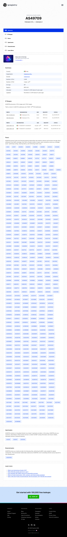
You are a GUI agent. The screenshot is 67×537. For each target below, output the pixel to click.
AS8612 (52, 162)
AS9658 (59, 169)
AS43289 (16, 242)
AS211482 (25, 402)
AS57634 (24, 276)
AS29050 (24, 208)
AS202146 (17, 349)
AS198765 (25, 318)
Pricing (9, 517)
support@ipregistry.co (33, 532)
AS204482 (26, 364)
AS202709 (9, 353)
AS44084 (16, 246)
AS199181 (17, 322)
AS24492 (32, 200)
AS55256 (16, 269)
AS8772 (23, 166)
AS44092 (24, 246)
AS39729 (32, 234)
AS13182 (8, 181)
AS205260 (51, 368)
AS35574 (16, 227)
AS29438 (32, 208)
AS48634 (32, 253)
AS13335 (24, 181)
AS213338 (17, 414)
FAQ (8, 515)
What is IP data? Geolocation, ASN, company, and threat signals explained (26, 475)
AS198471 (8, 318)
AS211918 (57, 402)
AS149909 (25, 303)
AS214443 (50, 414)
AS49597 (32, 257)
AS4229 (30, 150)
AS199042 (41, 318)
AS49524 (8, 257)
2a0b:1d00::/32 (10, 125)
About (8, 511)
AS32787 (39, 215)
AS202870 (26, 353)
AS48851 (40, 253)
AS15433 (8, 185)
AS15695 (24, 185)
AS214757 (8, 417)
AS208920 (34, 391)
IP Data (23, 519)
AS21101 (16, 196)
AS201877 (42, 345)
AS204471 (17, 364)
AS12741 (16, 177)
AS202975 (43, 353)
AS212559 (50, 406)
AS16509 (8, 189)
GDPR (50, 513)
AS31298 (39, 211)
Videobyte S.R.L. (28, 74)
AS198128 (33, 314)
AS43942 (55, 242)
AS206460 (9, 379)
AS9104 (30, 169)
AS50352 (16, 261)
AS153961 (17, 307)
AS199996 (25, 330)
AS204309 (51, 360)
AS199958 (9, 330)
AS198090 (17, 314)
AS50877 (24, 261)
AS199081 (50, 318)
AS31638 (24, 215)
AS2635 (28, 147)
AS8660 (8, 166)
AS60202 (16, 284)
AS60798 (24, 288)
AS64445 (48, 291)
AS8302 (30, 162)
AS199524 (17, 326)
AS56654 (56, 269)
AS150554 (42, 303)
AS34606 (16, 223)
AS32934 (55, 215)
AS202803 (17, 353)
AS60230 (24, 284)
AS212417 (33, 406)
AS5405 (30, 154)
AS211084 (51, 398)
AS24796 (56, 200)
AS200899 (17, 341)
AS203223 (26, 356)
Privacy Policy (52, 515)
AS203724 (17, 360)
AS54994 (55, 265)
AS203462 (34, 356)
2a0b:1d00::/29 (10, 128)
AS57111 (39, 272)
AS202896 (34, 353)
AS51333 (47, 261)
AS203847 (25, 360)
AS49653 (48, 257)
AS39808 (40, 234)
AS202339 (34, 349)
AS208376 (34, 387)
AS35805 (47, 227)
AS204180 (42, 360)
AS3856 (23, 150)
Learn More (9, 50)
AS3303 (16, 150)
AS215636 (25, 417)
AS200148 (51, 330)
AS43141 (8, 242)
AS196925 (33, 307)
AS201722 (17, 345)
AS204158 (9, 457)
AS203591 (51, 356)
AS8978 (16, 169)
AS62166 (8, 291)
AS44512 (32, 246)
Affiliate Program (11, 513)
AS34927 (56, 223)
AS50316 (8, 261)
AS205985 (9, 375)
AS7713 (44, 158)
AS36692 (8, 230)
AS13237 (16, 181)
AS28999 (55, 204)
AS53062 (39, 265)
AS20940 (55, 192)
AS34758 (40, 223)
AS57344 (55, 272)
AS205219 (43, 368)
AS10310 (23, 173)
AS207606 (17, 387)
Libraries (37, 519)
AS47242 (47, 250)
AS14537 (31, 181)
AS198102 (25, 314)
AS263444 (9, 421)
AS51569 (8, 265)
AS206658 (26, 379)
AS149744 (17, 303)
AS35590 (24, 227)
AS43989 (8, 246)
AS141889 (33, 299)
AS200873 (51, 337)
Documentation (39, 515)
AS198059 (9, 314)
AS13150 (54, 177)
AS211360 (8, 402)
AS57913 (32, 276)
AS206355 (51, 375)
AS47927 (8, 253)
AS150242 (33, 303)
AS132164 (55, 291)
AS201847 (34, 345)
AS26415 (40, 204)
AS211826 (49, 402)
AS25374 (32, 204)
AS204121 (34, 360)
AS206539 (17, 379)
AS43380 (24, 242)
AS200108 (42, 330)
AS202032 (50, 345)
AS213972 (42, 414)
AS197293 (50, 307)
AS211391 (17, 402)
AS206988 (17, 383)
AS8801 (30, 166)
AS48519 (24, 253)
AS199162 (8, 322)
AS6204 (37, 154)
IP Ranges (8, 34)
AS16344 (55, 185)
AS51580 (16, 265)
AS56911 (24, 272)
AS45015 (8, 250)
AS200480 (25, 333)
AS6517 (52, 154)
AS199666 (34, 326)
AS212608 (9, 410)
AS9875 (8, 173)
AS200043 (34, 330)
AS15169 (54, 181)
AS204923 (51, 364)
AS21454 (31, 196)
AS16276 (47, 185)
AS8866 (8, 169)
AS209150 (9, 394)
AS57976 (39, 276)
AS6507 (45, 154)
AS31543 (8, 215)
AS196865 (25, 307)
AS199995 (17, 330)
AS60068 (56, 280)
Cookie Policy (52, 511)
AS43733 (40, 242)
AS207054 (43, 383)
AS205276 (17, 372)
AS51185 (39, 261)
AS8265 (23, 162)
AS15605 (16, 185)
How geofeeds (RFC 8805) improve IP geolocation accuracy (23, 473)
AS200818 (42, 337)
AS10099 (16, 173)
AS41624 (55, 234)
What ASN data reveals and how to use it (18, 471)
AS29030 (8, 208)
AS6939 (30, 158)
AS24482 (24, 200)
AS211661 (33, 402)
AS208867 (26, 391)
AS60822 (32, 288)
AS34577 (56, 219)
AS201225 (34, 341)
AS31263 (31, 211)
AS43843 (48, 242)
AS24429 (16, 200)
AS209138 (51, 391)
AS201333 (42, 341)
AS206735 (43, 379)
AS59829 (24, 280)
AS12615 (46, 173)
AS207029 (34, 383)
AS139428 (17, 299)
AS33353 (8, 219)
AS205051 (26, 368)
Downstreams (10, 46)
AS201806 (25, 345)
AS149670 (8, 303)
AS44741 (48, 246)
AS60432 (32, 284)
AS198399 (50, 314)
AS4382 (37, 150)
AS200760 (9, 337)
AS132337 (8, 295)
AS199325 (33, 322)
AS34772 (48, 223)
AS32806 (47, 215)
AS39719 (24, 234)
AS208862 (17, 391)
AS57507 (16, 276)
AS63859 (32, 291)
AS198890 (33, 318)
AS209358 (25, 394)
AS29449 (48, 208)
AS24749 (48, 200)
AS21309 (23, 196)
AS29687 (56, 208)
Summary (9, 30)
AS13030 (39, 177)
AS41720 (16, 238)
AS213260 (9, 414)
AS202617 (51, 349)
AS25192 (24, 204)
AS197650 (33, 311)
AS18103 (31, 189)
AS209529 (43, 394)
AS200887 (9, 341)
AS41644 (8, 238)
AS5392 (8, 154)
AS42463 (39, 238)
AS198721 (17, 318)
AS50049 (56, 257)
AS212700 (17, 410)
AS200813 (34, 337)
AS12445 (38, 173)
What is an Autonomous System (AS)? (17, 470)
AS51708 (24, 265)
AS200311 (17, 333)
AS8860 (51, 166)
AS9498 (44, 169)
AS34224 (24, 219)
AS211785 (41, 402)
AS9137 (37, 169)
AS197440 (8, 311)
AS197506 (17, 311)
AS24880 (8, 204)
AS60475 (47, 284)
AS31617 (16, 215)
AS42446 (31, 238)
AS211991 (8, 406)
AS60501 (55, 284)
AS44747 (55, 246)
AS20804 (8, 192)
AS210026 (34, 398)
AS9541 (51, 169)
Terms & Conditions (54, 517)
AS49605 (40, 257)
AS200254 (9, 333)
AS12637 (53, 173)
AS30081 (8, 211)
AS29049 (16, 208)
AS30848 (16, 211)
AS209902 (9, 398)
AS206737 (51, 379)
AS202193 (25, 349)
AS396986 (17, 421)
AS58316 (55, 276)
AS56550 (48, 269)
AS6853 (15, 158)
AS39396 (47, 230)
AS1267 (8, 439)
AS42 (7, 147)
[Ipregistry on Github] (32, 525)
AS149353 (50, 299)
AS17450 (16, 189)
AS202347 (43, 349)
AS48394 (16, 253)
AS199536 (25, 326)
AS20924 (47, 192)
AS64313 (40, 291)
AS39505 (8, 234)
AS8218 (58, 158)
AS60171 (8, 284)
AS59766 (16, 280)
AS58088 (47, 276)
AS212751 (25, 410)
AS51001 (32, 261)
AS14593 (39, 181)
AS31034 (23, 439)
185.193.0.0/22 (10, 118)
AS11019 (31, 173)
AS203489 (43, 356)
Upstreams (9, 42)
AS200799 (26, 337)
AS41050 (48, 234)
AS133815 (25, 295)
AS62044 (56, 288)
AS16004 (39, 185)
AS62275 (16, 291)
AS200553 (43, 333)
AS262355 (50, 417)
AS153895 (9, 307)
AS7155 (37, 158)
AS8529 (45, 162)
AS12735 (8, 177)
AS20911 (32, 192)
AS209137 (43, 391)
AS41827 (24, 238)
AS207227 (51, 383)
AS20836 (24, 192)
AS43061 (55, 238)
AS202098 (9, 349)
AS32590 (31, 215)
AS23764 (47, 196)
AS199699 (42, 326)
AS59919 (48, 280)
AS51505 (55, 261)
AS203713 (8, 360)
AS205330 (26, 372)
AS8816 (37, 166)
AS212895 (33, 410)
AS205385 (43, 372)
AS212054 (16, 406)
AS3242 (50, 147)
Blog (22, 511)
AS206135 (26, 375)
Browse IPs (24, 513)
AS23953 (55, 196)
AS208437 (51, 387)
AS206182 (42, 375)
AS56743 (8, 272)
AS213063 (42, 410)
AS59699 (8, 280)
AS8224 (8, 162)
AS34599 (8, 223)
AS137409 (41, 295)
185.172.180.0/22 (10, 115)
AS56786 (16, 272)
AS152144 (50, 303)
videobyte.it (27, 76)
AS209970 (17, 398)
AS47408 (54, 250)
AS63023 (24, 291)
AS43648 (32, 242)
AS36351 (55, 227)
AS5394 (16, 154)
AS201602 (9, 345)
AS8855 (44, 166)
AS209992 (26, 398)
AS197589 (25, 311)
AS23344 (39, 196)
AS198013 (50, 311)
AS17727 (24, 189)
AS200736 (51, 333)
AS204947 (9, 368)
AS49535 (16, 257)
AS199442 (9, 326)
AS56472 (32, 269)
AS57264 (47, 272)
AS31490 (54, 211)
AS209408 (34, 394)
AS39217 (40, 230)
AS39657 (16, 234)
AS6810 (8, 158)
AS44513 (40, 246)
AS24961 (16, 204)
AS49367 (55, 253)
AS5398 (23, 154)
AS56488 (40, 269)
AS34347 (32, 219)
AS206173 (34, 375)
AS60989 (48, 288)
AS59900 (40, 280)
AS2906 (42, 147)
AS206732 (34, 379)
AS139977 (25, 299)
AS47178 (31, 250)
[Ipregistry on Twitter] (29, 525)
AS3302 (8, 150)
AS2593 (21, 147)
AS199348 (41, 322)
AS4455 (45, 150)
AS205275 (9, 372)
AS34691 (32, 223)
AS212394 (25, 406)
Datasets (37, 513)
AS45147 (16, 250)
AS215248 (17, 417)
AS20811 (16, 192)
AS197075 (42, 307)
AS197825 (42, 311)
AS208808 (9, 391)
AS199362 (50, 322)
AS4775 (52, 150)
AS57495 (8, 276)
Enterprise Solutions (26, 517)
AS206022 (17, 375)
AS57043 (32, 272)
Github (36, 517)
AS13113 (46, 177)
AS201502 (51, 341)
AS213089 (50, 410)
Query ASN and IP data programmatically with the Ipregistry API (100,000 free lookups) (29, 476)
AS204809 (43, 364)
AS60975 (40, 288)
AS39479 (55, 230)
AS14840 (47, 181)
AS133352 (17, 295)
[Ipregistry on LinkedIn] (34, 525)
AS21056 (8, 196)
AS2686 (35, 147)
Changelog (37, 511)
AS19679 (46, 189)
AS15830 (32, 185)
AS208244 (26, 387)
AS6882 (23, 158)
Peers (8, 38)
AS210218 (42, 398)
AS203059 (51, 353)
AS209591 (51, 394)
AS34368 (40, 219)
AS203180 (17, 356)
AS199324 (25, 322)
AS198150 (42, 314)
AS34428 (48, 219)
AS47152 (24, 250)
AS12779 (23, 177)
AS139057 (49, 295)
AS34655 (24, 223)
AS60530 (8, 288)
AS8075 (51, 158)
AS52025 (32, 265)
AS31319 (47, 211)
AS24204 (8, 200)
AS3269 (57, 147)
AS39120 (32, 230)
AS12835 (31, 177)
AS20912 (39, 192)
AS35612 (32, 227)
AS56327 (24, 269)
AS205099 (34, 368)
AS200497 (34, 333)
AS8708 (16, 166)
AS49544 (24, 257)
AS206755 (9, 383)
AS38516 (24, 230)
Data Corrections (25, 515)
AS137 (13, 147)
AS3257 (15, 439)
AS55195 (8, 269)
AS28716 (47, 204)
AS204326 (9, 364)
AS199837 (50, 326)
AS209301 (17, 394)
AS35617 (39, 227)
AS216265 (34, 417)
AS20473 (54, 189)
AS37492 (16, 230)
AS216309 (42, 417)
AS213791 (34, 414)
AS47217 (39, 250)
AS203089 (9, 356)
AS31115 (24, 211)
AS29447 (40, 208)
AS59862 (32, 280)
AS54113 (47, 265)
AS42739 (47, 238)
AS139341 (8, 299)
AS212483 (41, 406)
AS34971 (8, 227)
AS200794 (17, 337)
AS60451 (40, 284)
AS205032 (17, 368)
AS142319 (41, 299)
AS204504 (34, 364)
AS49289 (47, 253)
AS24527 (40, 200)
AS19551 (39, 189)
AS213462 (25, 414)
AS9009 (23, 169)
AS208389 (43, 387)
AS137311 (33, 295)
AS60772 (16, 288)
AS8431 (37, 162)
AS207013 (26, 383)
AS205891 (51, 372)
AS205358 (34, 372)
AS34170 (16, 219)
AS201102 (25, 341)
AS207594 (9, 387)
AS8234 (16, 162)
